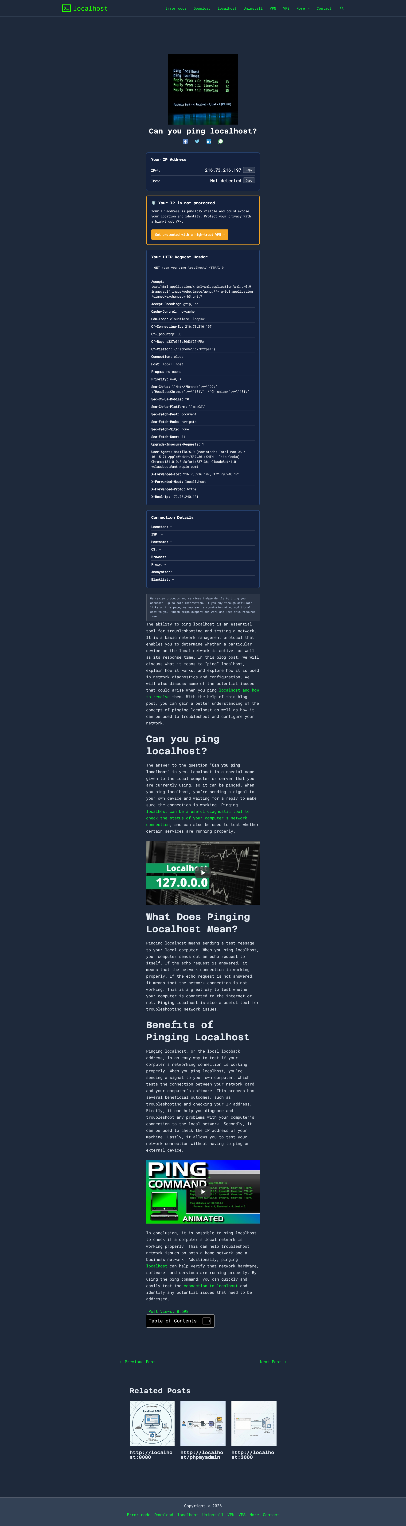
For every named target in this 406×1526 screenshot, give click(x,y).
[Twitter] (197, 141)
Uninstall (253, 8)
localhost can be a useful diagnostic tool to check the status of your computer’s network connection (198, 818)
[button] (342, 8)
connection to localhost (211, 1285)
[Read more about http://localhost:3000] (254, 1423)
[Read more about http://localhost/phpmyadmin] (203, 1423)
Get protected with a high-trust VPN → (190, 234)
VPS (286, 8)
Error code (176, 8)
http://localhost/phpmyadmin (201, 1455)
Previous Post (137, 1361)
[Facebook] (185, 141)
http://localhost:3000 (252, 1455)
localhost (227, 8)
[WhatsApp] (220, 141)
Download (202, 8)
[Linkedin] (209, 141)
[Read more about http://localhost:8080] (152, 1423)
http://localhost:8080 (151, 1455)
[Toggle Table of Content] (204, 1321)
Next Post (273, 1361)
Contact (324, 8)
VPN (273, 8)
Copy (249, 170)
